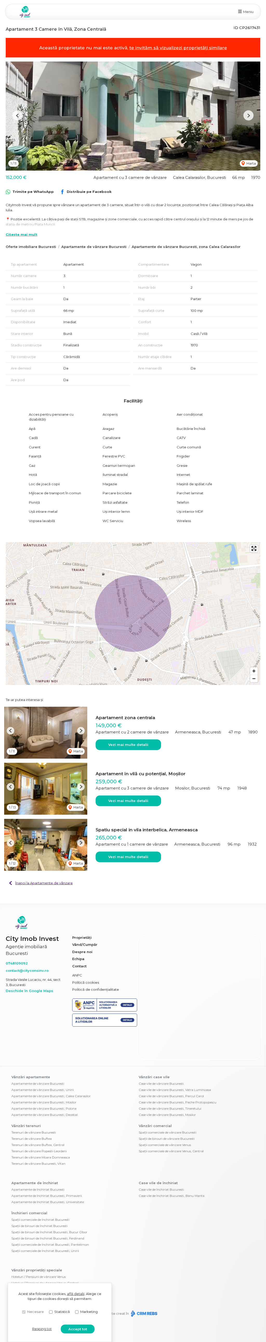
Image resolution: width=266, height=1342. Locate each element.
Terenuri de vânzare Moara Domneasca (40, 1126)
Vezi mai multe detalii (128, 745)
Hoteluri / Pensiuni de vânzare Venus (38, 1245)
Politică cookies (85, 982)
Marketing (89, 1312)
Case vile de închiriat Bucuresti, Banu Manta (171, 1164)
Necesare (35, 1312)
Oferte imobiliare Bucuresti (31, 247)
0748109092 (17, 963)
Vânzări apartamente (30, 1046)
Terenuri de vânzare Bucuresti (33, 1101)
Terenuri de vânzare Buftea (31, 1107)
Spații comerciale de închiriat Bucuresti (40, 1188)
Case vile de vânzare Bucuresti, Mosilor (167, 1083)
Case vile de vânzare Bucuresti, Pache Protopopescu (177, 1071)
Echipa (78, 959)
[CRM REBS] (143, 1282)
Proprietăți (82, 937)
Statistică (62, 1312)
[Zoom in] (254, 671)
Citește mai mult (21, 234)
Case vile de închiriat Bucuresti (161, 1158)
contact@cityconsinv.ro (27, 970)
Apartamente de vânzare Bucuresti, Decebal (44, 1083)
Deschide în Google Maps (29, 991)
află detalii (75, 1294)
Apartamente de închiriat (34, 1152)
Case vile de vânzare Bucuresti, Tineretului (170, 1077)
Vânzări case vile (154, 1046)
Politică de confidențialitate (95, 989)
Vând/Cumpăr (84, 944)
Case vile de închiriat (158, 1152)
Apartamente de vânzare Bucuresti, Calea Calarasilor (51, 1065)
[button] (17, 115)
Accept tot (77, 1329)
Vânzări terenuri (26, 1095)
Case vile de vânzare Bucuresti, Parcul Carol (171, 1065)
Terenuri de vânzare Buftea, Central (37, 1114)
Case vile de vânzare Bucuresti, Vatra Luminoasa (175, 1059)
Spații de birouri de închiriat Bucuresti (39, 1195)
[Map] (133, 613)
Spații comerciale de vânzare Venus (165, 1114)
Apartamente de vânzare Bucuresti (94, 247)
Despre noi (82, 952)
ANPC (77, 975)
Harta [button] (251, 163)
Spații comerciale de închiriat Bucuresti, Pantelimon (50, 1213)
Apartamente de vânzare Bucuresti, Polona (43, 1077)
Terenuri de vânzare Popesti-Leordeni (39, 1120)
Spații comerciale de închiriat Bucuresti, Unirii (45, 1220)
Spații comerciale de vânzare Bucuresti (167, 1101)
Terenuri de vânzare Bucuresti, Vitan (38, 1132)
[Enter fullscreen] (254, 548)
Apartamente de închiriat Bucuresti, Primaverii (46, 1164)
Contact (79, 966)
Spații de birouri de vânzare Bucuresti (167, 1107)
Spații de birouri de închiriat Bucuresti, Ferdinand (47, 1207)
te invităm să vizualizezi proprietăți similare (178, 47)
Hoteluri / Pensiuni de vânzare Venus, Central (44, 1252)
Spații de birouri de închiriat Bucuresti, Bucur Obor (49, 1201)
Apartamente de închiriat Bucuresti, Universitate (47, 1171)
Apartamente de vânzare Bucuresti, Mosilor (43, 1071)
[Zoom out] (254, 678)
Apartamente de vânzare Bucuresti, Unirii (42, 1059)
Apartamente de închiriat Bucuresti (37, 1158)
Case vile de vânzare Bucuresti (161, 1052)
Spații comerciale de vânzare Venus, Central (171, 1120)
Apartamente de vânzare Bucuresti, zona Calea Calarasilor (186, 247)
